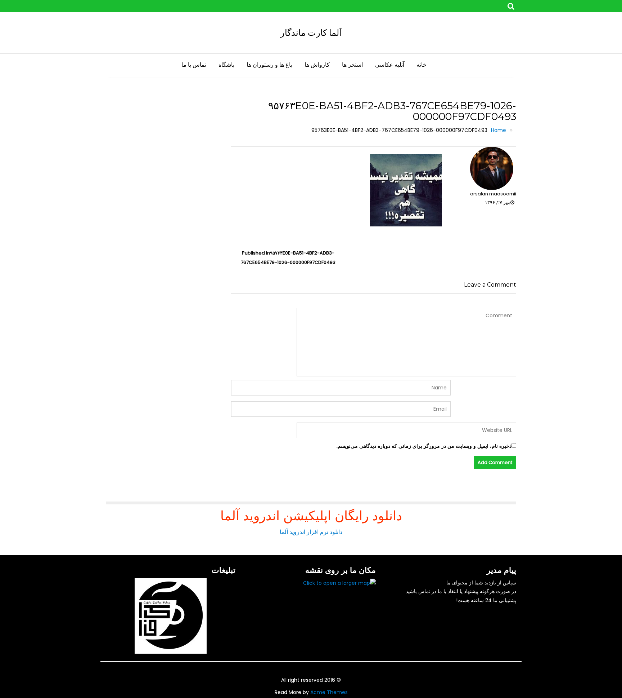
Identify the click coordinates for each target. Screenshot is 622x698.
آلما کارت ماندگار (311, 33)
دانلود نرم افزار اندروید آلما (311, 532)
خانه (421, 64)
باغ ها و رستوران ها (269, 64)
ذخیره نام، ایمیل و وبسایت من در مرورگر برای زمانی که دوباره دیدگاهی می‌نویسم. (424, 446)
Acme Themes (329, 692)
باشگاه (226, 64)
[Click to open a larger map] (339, 582)
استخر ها (352, 64)
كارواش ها (317, 64)
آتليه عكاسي (389, 64)
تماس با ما (193, 64)
